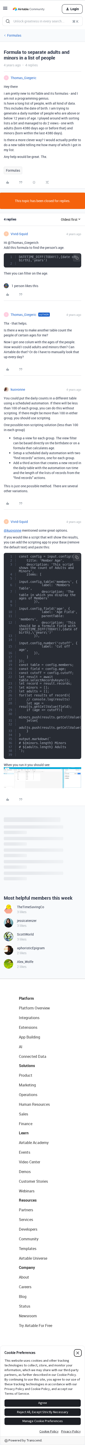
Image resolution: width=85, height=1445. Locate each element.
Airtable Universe (33, 1258)
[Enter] (7, 21)
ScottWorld (25, 934)
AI (20, 1046)
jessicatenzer (27, 920)
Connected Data (32, 1056)
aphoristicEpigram (31, 948)
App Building (29, 1037)
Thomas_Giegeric (23, 78)
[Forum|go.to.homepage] (28, 9)
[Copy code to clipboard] (76, 257)
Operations (28, 1094)
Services (26, 1219)
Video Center (29, 1162)
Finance (25, 1123)
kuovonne (18, 389)
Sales (23, 1114)
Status (24, 1306)
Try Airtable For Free (35, 1325)
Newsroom (28, 1315)
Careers (25, 1286)
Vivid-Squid (19, 234)
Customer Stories (33, 1181)
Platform (26, 998)
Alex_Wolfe (25, 961)
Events (24, 1152)
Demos (25, 1171)
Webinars (26, 1191)
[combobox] (42, 21)
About (24, 1277)
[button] (5, 10)
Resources (28, 1200)
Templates (27, 1248)
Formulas (14, 35)
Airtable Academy (34, 1142)
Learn (24, 1133)
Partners (26, 1209)
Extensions (28, 1027)
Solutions (27, 1065)
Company (27, 1267)
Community (28, 1239)
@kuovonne (12, 530)
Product (25, 1075)
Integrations (29, 1017)
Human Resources (34, 1104)
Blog (22, 1296)
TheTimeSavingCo (30, 907)
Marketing (27, 1085)
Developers (28, 1229)
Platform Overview (34, 1008)
